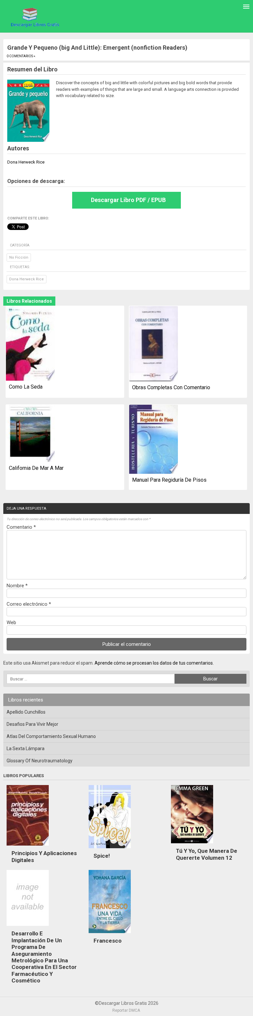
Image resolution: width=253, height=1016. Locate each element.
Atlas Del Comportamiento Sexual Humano (51, 736)
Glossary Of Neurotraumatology (39, 760)
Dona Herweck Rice (26, 279)
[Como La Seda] (30, 344)
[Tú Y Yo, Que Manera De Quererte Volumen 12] (192, 845)
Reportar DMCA (126, 1010)
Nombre (17, 586)
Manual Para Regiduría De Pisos (169, 480)
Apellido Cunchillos (26, 712)
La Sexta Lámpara (25, 748)
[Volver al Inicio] (34, 17)
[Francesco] (110, 934)
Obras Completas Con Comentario (171, 387)
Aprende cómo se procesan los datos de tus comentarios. (154, 663)
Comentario (21, 527)
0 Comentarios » (21, 56)
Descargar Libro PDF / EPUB (128, 199)
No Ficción (18, 257)
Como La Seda (25, 387)
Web (11, 622)
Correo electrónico (29, 604)
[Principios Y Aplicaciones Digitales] (28, 847)
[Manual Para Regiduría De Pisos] (153, 439)
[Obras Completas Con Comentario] (153, 344)
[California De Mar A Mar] (30, 433)
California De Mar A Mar (36, 468)
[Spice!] (110, 849)
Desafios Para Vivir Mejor (32, 724)
